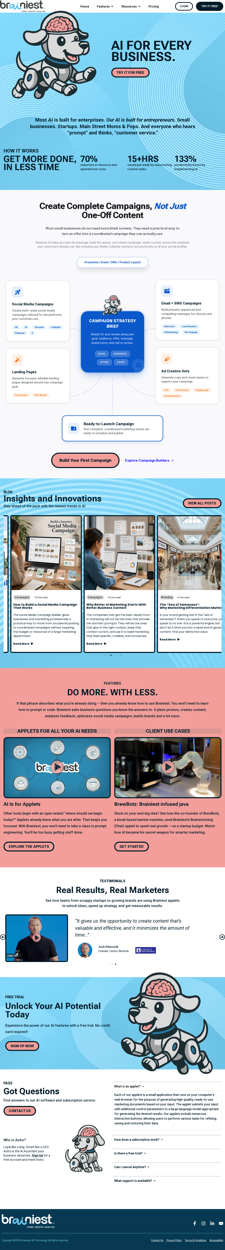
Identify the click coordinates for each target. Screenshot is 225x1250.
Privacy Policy (174, 1240)
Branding (160, 597)
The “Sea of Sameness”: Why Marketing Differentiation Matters (185, 606)
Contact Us (157, 1240)
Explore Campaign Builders (149, 460)
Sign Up (37, 1155)
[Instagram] (203, 1223)
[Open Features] (112, 6)
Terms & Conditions (195, 1240)
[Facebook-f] (194, 1223)
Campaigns (15, 597)
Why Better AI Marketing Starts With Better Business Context (109, 606)
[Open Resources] (139, 6)
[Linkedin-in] (212, 1223)
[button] (6, 583)
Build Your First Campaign (85, 460)
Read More (14, 644)
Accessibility (216, 1240)
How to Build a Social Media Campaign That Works (38, 606)
